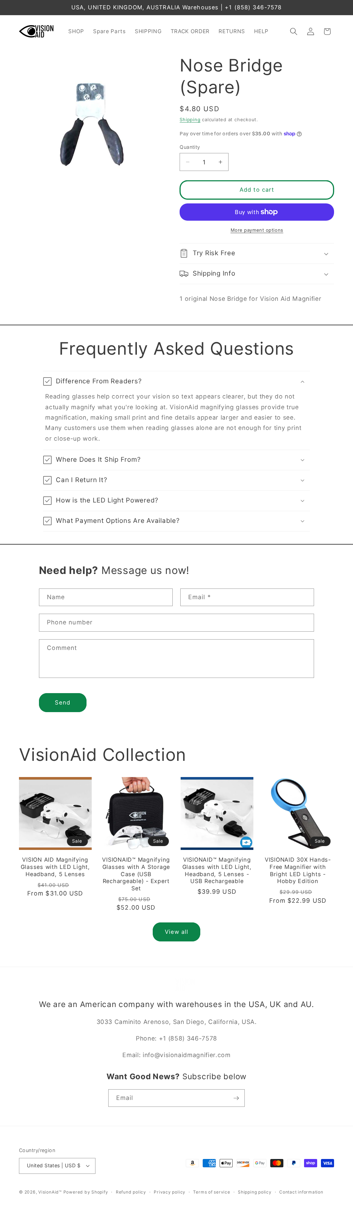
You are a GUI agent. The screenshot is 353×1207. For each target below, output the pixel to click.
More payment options (257, 230)
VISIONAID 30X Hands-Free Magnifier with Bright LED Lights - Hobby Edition (298, 870)
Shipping (190, 119)
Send (62, 702)
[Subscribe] (236, 1098)
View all (177, 931)
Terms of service (211, 1192)
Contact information (301, 1192)
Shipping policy (255, 1192)
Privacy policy (169, 1192)
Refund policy (131, 1192)
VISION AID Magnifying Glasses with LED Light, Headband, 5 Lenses (55, 866)
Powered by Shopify (85, 1192)
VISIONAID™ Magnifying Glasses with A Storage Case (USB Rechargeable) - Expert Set (136, 873)
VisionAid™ (50, 1192)
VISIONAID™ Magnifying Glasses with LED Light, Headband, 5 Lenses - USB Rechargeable (217, 870)
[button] (293, 31)
